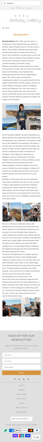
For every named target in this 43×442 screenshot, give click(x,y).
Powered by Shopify (30, 425)
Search (21, 385)
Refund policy (21, 412)
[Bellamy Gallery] (21, 20)
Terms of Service (21, 407)
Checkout (29, 8)
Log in (12, 8)
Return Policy (21, 399)
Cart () (21, 8)
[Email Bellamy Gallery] (27, 16)
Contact (21, 403)
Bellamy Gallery (17, 425)
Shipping (21, 390)
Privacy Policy (21, 394)
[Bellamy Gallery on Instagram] (23, 16)
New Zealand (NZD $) (20, 419)
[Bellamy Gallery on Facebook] (15, 16)
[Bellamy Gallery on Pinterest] (19, 16)
